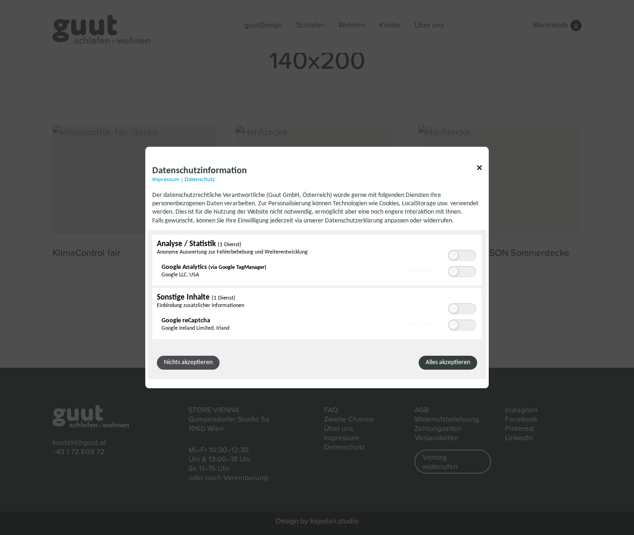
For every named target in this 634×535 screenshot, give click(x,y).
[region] (317, 288)
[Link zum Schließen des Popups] (479, 169)
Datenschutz (200, 180)
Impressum (165, 180)
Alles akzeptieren (448, 362)
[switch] (462, 254)
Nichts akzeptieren (188, 362)
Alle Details (421, 271)
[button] (453, 255)
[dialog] (317, 267)
